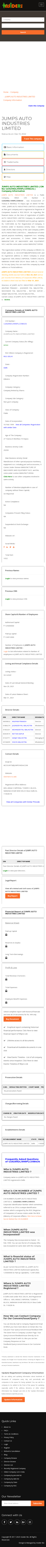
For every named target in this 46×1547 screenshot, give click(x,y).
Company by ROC (10, 1486)
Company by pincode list (13, 1475)
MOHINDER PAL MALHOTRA (22, 730)
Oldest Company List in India (14, 1472)
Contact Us (8, 1441)
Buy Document (12, 1019)
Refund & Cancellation (12, 1451)
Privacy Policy (9, 1437)
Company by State (10, 1482)
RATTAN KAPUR (18, 734)
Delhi (5, 368)
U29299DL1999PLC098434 (15, 324)
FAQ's (6, 1430)
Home (5, 92)
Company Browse (10, 1458)
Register (7, 1448)
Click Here (8, 476)
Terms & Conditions (11, 1434)
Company (14, 92)
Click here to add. (10, 777)
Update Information (13, 1399)
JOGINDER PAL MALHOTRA (22, 726)
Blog (5, 1455)
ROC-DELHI (8, 356)
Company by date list (11, 1479)
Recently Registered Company (15, 1468)
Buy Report (13, 896)
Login (7, 578)
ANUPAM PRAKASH (19, 721)
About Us (7, 1427)
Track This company (33, 139)
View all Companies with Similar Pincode (23, 802)
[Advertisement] (23, 65)
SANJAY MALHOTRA (19, 738)
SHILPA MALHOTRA (19, 742)
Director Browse (10, 1461)
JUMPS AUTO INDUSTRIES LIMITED (18, 195)
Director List (8, 1465)
